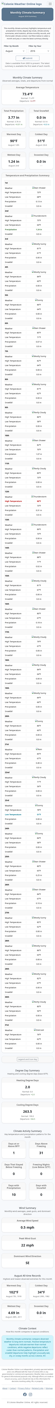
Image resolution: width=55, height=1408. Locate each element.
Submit (28, 58)
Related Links (38, 1388)
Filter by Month (11, 46)
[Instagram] (30, 1395)
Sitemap (49, 1388)
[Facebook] (25, 1395)
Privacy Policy (24, 1388)
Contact (12, 1388)
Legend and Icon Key (27, 1059)
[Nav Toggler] (50, 3)
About (4, 1388)
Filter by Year (35, 46)
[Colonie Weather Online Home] (22, 4)
